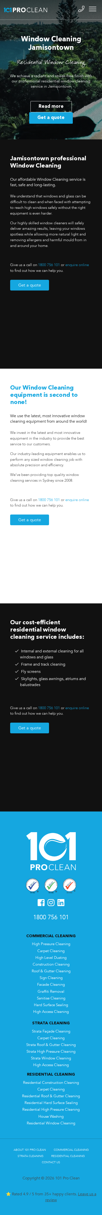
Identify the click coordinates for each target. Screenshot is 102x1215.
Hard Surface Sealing (51, 1005)
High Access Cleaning (51, 1011)
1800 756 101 (49, 265)
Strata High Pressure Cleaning (51, 1051)
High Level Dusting (51, 957)
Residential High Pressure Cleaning (51, 1109)
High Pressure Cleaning (51, 944)
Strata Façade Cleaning (51, 1031)
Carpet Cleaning (51, 951)
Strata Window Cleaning (51, 1058)
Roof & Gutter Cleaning (51, 971)
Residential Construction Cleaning (51, 1082)
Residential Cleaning (68, 1156)
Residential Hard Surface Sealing (51, 1102)
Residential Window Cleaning (51, 1123)
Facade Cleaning (51, 984)
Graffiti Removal (51, 991)
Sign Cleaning (51, 978)
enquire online (77, 265)
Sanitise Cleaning (51, 998)
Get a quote (51, 118)
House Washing (51, 1116)
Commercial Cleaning (71, 1150)
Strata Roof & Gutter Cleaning (51, 1044)
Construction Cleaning (51, 964)
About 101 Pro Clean (30, 1150)
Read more (51, 106)
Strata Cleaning (30, 1156)
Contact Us (51, 1162)
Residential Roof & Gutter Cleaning (51, 1096)
